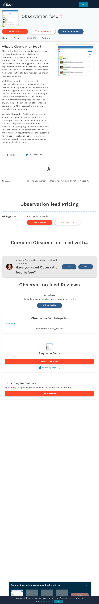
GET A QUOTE (67, 222)
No (85, 267)
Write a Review (49, 305)
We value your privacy (51, 367)
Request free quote (49, 361)
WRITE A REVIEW (71, 31)
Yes (69, 267)
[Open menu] (93, 4)
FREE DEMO (15, 31)
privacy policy (46, 601)
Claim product (49, 394)
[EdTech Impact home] (8, 4)
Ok (58, 601)
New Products (11, 323)
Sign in (83, 4)
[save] (61, 16)
